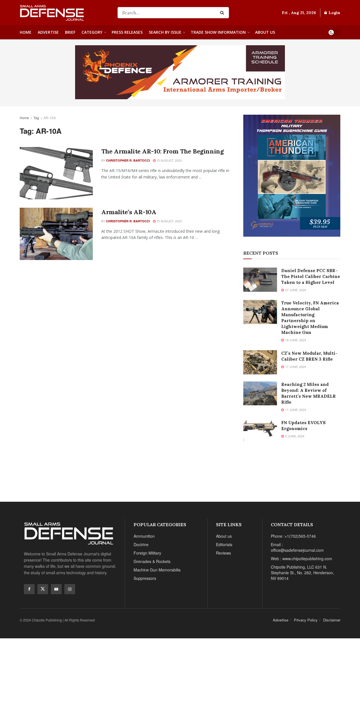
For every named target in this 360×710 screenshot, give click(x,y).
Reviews (223, 553)
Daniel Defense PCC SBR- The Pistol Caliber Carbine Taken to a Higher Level (310, 276)
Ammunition (144, 536)
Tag (36, 117)
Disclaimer (331, 620)
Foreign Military (147, 553)
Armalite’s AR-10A (128, 212)
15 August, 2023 (169, 160)
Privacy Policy (306, 620)
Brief (70, 32)
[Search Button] (223, 12)
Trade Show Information (218, 32)
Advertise (48, 32)
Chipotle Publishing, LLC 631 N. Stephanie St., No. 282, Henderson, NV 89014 (302, 572)
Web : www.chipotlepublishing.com (301, 558)
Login (333, 12)
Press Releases (127, 32)
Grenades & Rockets (152, 561)
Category (92, 32)
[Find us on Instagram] (69, 589)
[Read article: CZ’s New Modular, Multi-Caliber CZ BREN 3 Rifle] (260, 362)
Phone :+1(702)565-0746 (293, 536)
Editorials (224, 544)
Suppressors (145, 578)
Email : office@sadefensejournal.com (297, 547)
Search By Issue (165, 32)
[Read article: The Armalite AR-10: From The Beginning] (56, 173)
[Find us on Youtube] (56, 589)
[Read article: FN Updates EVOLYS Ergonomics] (260, 432)
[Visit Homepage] (65, 12)
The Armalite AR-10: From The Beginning (162, 151)
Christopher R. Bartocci (128, 160)
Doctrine (141, 544)
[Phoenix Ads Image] (180, 71)
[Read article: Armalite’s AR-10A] (56, 234)
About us (265, 32)
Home (26, 32)
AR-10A (50, 117)
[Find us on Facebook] (29, 589)
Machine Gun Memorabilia (157, 570)
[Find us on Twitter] (42, 589)
